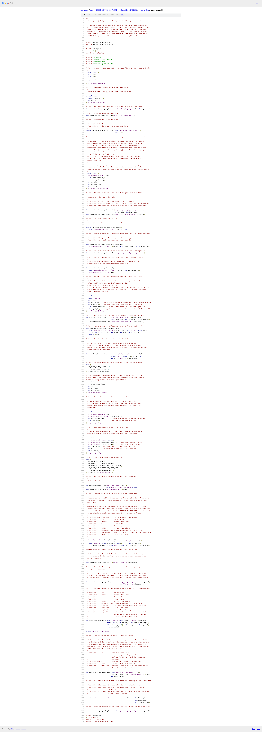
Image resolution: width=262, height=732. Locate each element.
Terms (23, 729)
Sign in (258, 3)
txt (253, 729)
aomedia (84, 10)
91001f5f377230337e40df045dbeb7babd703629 (116, 10)
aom (92, 10)
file (122, 15)
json (258, 729)
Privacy (18, 729)
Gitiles (12, 729)
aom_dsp (145, 10)
